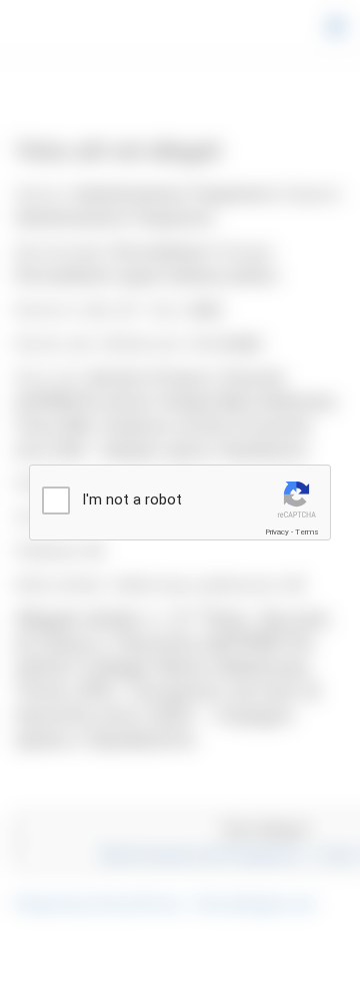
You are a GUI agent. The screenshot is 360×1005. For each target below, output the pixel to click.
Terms (307, 531)
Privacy (277, 531)
